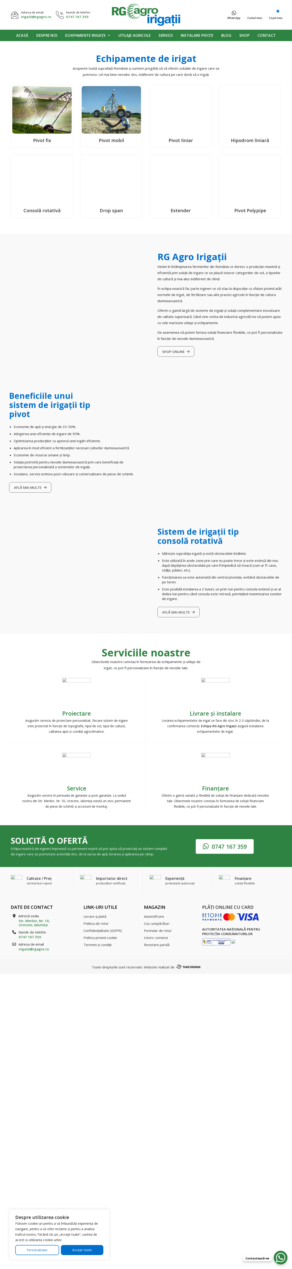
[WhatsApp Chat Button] (280, 1257)
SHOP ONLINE (173, 351)
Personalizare (37, 1250)
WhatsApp (233, 18)
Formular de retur (158, 930)
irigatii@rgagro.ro (36, 16)
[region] (59, 1234)
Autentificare (154, 916)
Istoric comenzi (156, 937)
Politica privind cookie (100, 937)
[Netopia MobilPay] (230, 916)
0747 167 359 (77, 16)
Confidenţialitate (102, 930)
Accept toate (82, 1250)
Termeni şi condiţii (97, 944)
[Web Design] (187, 967)
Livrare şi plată (94, 916)
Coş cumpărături (156, 923)
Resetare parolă (156, 944)
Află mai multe (28, 487)
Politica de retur (96, 923)
